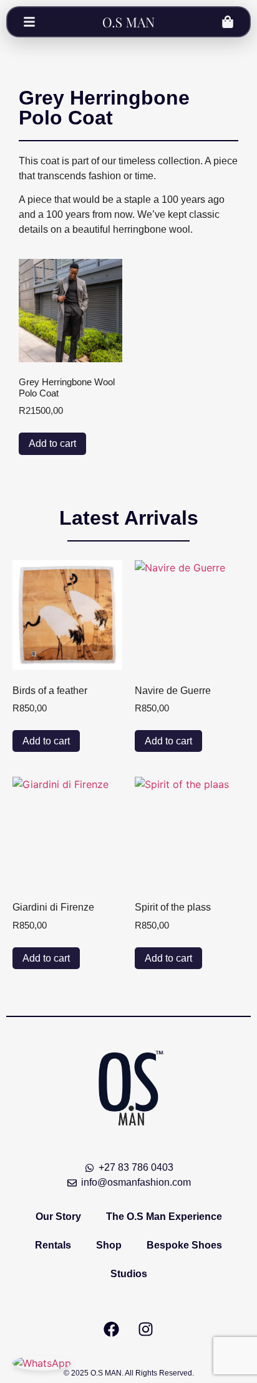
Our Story (58, 1216)
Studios (128, 1273)
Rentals (53, 1245)
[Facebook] (111, 1328)
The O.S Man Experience (164, 1216)
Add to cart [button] (52, 443)
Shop (109, 1245)
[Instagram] (146, 1328)
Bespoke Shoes (184, 1245)
